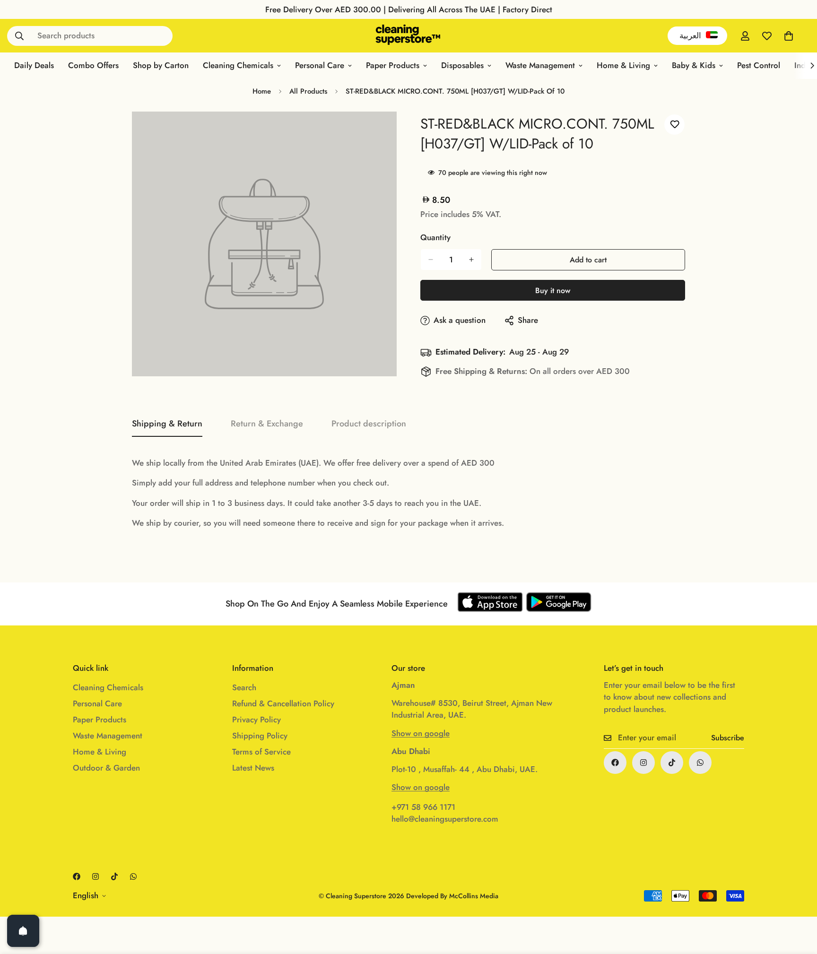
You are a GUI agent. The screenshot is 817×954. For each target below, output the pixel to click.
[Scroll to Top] (798, 902)
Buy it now (552, 290)
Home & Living (623, 65)
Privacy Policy (256, 719)
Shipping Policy (259, 735)
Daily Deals (34, 65)
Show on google (420, 733)
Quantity (435, 237)
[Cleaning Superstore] (408, 35)
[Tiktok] (672, 762)
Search (244, 687)
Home (261, 91)
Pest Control (758, 65)
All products (308, 91)
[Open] (23, 931)
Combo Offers (93, 65)
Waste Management (540, 65)
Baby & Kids (693, 65)
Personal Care (319, 65)
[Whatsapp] (700, 762)
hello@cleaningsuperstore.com (444, 818)
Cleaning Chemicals (238, 65)
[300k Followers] (615, 762)
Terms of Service (261, 751)
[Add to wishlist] (674, 124)
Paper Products (392, 65)
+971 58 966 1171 (423, 807)
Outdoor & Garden (106, 767)
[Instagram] (643, 762)
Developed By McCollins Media (452, 896)
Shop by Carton (161, 65)
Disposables (462, 65)
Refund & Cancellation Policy (283, 703)
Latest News (253, 767)
